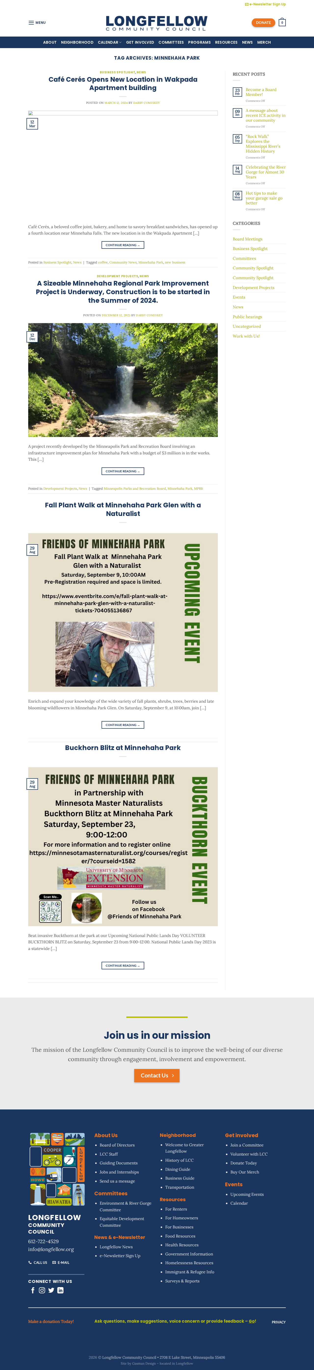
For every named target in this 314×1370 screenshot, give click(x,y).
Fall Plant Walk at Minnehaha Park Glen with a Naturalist (123, 509)
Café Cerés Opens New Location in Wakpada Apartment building (123, 83)
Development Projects (117, 276)
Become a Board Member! (261, 92)
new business (175, 262)
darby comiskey (146, 103)
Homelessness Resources (189, 1263)
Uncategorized (247, 326)
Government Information (189, 1254)
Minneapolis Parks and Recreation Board (135, 489)
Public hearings (247, 316)
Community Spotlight (253, 268)
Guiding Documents (119, 1163)
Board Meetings (247, 239)
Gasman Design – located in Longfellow (162, 1363)
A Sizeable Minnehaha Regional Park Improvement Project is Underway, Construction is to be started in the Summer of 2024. (123, 292)
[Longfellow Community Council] (157, 22)
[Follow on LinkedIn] (60, 1291)
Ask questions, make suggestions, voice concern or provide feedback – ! (175, 1321)
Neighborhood (77, 42)
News (247, 42)
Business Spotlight (117, 72)
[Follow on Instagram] (42, 1291)
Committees (171, 42)
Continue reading (123, 245)
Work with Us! (246, 336)
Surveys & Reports (182, 1281)
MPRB (198, 489)
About (50, 42)
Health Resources (181, 1245)
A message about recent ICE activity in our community (266, 115)
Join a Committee (247, 1145)
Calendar (108, 42)
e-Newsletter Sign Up (120, 1256)
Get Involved (140, 42)
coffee (103, 262)
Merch (264, 42)
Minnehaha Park (150, 262)
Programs (199, 42)
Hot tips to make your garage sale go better (264, 198)
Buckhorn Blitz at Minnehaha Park (123, 747)
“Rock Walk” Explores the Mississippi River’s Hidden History (263, 144)
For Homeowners (181, 1218)
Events (239, 297)
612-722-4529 (43, 1241)
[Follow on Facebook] (33, 1291)
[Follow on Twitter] (51, 1291)
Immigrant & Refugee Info (189, 1272)
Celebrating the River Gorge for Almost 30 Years (266, 172)
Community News (123, 262)
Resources (226, 42)
